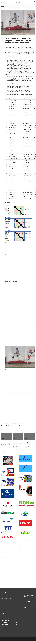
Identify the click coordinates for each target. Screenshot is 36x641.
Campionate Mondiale (9, 622)
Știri (3, 438)
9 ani (20, 446)
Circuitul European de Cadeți (9, 626)
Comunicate (9, 628)
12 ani (9, 444)
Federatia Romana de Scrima (4, 444)
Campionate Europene (9, 620)
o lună (24, 597)
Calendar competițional (9, 618)
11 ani (32, 446)
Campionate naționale (9, 624)
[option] (6, 439)
